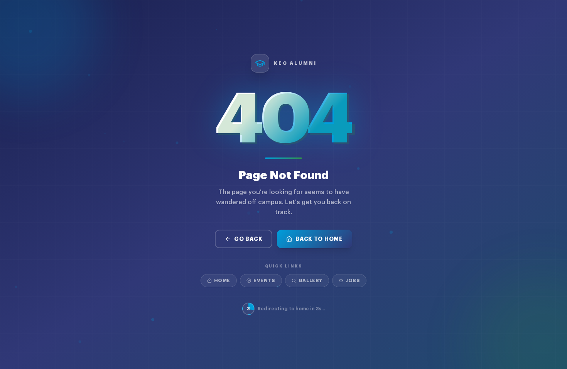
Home (222, 280)
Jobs (353, 280)
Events (264, 280)
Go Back (248, 239)
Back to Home (319, 239)
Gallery (310, 280)
